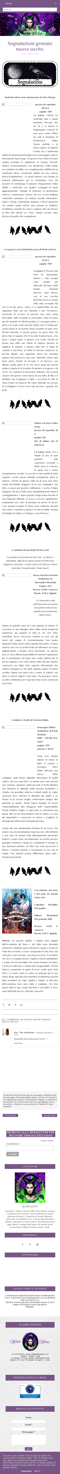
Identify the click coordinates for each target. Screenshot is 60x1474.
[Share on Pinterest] (15, 1005)
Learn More (26, 1471)
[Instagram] (37, 1244)
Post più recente (10, 1115)
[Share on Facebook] (3, 1005)
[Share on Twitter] (9, 1005)
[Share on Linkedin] (21, 1005)
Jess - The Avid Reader (24, 1032)
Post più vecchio (49, 1115)
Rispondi (18, 1043)
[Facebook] (22, 1244)
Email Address (13, 1144)
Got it (37, 1471)
